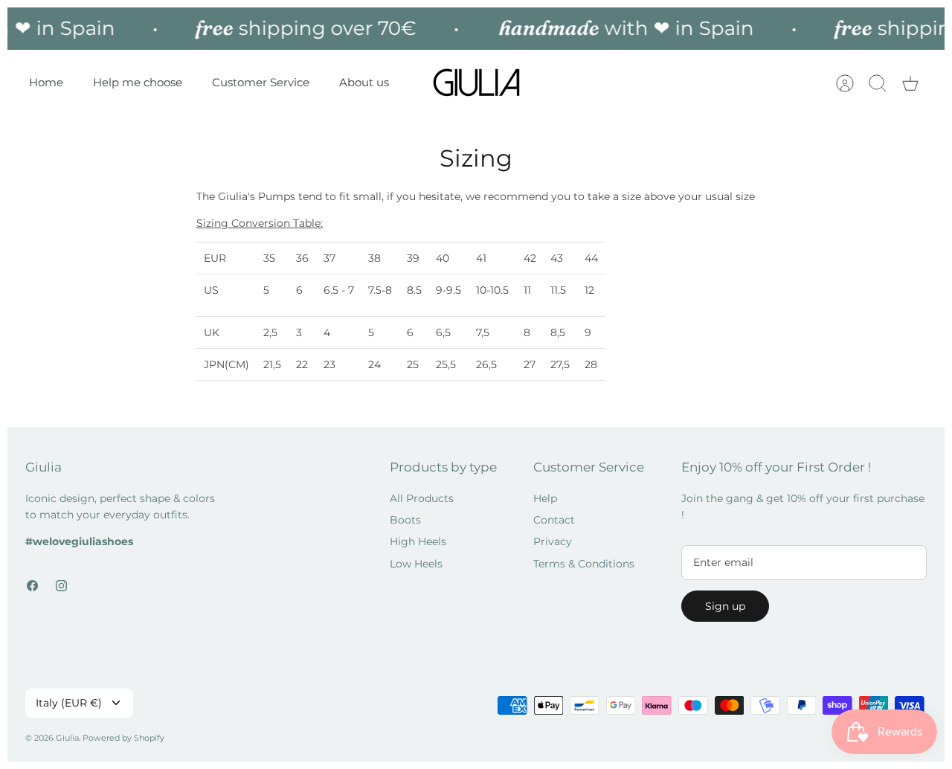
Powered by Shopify (123, 738)
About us (364, 82)
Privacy (552, 541)
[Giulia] (476, 83)
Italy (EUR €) (69, 703)
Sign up (725, 606)
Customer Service (260, 82)
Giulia (67, 738)
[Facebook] (32, 586)
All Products (422, 498)
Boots (405, 520)
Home (46, 82)
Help (545, 498)
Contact (554, 520)
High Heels (418, 541)
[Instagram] (61, 586)
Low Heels (416, 563)
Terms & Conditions (583, 563)
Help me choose (137, 82)
